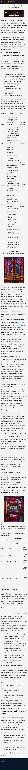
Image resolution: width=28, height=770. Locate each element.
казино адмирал (21, 322)
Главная (3, 761)
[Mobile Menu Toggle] (2, 2)
